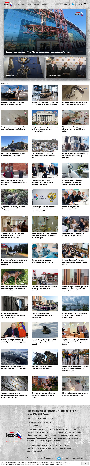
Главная (17, 4)
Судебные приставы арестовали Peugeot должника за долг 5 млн (13, 367)
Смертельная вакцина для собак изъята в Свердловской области (13, 128)
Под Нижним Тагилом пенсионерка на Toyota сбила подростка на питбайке (14, 262)
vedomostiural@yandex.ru (43, 458)
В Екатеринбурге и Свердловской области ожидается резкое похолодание (74, 315)
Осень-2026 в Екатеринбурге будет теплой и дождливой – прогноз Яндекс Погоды (75, 368)
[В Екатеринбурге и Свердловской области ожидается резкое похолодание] (75, 303)
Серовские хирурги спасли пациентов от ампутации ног (42, 261)
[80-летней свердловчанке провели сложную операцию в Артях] (75, 383)
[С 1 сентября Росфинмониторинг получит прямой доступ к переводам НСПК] (45, 197)
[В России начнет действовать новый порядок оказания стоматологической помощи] (75, 170)
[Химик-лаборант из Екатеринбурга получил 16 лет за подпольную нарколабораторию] (75, 277)
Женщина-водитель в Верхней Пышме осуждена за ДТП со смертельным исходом (12, 235)
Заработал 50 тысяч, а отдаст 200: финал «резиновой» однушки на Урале (75, 342)
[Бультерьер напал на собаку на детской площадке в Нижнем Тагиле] (45, 383)
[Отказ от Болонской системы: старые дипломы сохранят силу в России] (75, 250)
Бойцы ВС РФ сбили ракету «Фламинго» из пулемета (42, 367)
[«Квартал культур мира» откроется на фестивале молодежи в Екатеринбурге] (45, 117)
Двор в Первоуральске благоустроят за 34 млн (71, 208)
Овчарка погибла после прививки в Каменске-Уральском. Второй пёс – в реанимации (14, 288)
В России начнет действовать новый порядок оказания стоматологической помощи (73, 182)
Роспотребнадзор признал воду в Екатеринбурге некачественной (74, 103)
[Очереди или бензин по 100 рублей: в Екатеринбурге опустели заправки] (45, 277)
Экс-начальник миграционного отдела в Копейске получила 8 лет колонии (13, 182)
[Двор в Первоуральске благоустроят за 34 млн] (75, 197)
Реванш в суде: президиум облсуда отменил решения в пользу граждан (75, 155)
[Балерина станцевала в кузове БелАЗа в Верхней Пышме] (14, 93)
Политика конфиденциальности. (39, 422)
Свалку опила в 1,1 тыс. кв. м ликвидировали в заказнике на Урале (43, 155)
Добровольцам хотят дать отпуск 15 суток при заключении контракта (13, 209)
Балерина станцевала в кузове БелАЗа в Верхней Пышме (12, 103)
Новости (23, 4)
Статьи (29, 4)
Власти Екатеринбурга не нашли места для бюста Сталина (13, 154)
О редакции (44, 4)
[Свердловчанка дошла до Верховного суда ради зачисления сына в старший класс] (14, 383)
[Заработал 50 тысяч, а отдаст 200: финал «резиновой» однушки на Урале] (75, 330)
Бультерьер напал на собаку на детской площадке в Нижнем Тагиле (43, 395)
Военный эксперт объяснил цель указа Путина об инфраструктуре (13, 341)
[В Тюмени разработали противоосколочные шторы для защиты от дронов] (14, 303)
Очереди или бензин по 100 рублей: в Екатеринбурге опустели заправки (45, 288)
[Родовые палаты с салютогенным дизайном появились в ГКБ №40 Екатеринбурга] (45, 224)
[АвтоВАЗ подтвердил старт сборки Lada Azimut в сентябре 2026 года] (45, 93)
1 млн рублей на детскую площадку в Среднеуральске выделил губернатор (42, 182)
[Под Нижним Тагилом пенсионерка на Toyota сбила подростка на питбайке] (14, 250)
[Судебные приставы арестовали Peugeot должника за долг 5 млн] (14, 357)
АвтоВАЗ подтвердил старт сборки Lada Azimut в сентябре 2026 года (45, 103)
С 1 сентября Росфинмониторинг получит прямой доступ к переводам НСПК (44, 209)
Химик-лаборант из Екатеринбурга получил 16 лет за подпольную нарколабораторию (75, 288)
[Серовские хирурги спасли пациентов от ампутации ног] (45, 250)
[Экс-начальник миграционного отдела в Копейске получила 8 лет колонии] (14, 170)
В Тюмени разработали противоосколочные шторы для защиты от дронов (13, 315)
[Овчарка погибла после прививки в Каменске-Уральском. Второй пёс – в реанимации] (14, 277)
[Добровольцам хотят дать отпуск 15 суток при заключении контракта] (14, 197)
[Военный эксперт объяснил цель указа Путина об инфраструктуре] (14, 330)
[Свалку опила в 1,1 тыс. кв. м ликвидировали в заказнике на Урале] (45, 144)
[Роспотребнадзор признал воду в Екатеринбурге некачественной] (75, 93)
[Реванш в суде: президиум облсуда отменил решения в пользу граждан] (75, 144)
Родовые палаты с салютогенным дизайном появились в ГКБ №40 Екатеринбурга (44, 235)
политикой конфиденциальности (53, 464)
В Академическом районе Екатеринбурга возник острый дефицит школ (43, 315)
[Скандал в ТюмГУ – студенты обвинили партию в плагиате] (75, 224)
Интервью (36, 4)
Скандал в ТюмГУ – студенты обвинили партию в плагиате (73, 234)
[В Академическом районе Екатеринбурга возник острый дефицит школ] (45, 303)
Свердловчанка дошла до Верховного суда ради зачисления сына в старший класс (14, 395)
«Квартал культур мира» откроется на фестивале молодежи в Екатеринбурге (45, 129)
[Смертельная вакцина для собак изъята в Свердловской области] (14, 117)
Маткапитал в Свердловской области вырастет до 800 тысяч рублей (74, 129)
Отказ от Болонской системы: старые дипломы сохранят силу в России (74, 262)
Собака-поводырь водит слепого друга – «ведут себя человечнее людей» (44, 342)
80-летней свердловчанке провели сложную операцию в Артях (75, 394)
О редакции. (34, 425)
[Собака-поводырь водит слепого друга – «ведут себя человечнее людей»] (45, 330)
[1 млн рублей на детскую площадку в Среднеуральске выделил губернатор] (45, 170)
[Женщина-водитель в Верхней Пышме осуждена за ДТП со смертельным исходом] (14, 224)
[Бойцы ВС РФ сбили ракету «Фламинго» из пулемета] (45, 357)
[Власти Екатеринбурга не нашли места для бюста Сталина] (14, 144)
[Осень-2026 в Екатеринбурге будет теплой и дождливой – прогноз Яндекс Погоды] (75, 357)
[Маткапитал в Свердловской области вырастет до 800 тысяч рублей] (75, 117)
